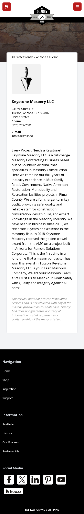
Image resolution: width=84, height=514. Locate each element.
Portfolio (8, 424)
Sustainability (11, 451)
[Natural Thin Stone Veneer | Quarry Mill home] (42, 17)
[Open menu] (77, 6)
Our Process (10, 442)
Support (7, 398)
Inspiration (9, 389)
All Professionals (22, 57)
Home (6, 371)
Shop (5, 380)
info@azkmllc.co (22, 136)
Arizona (41, 57)
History (7, 433)
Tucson (54, 57)
